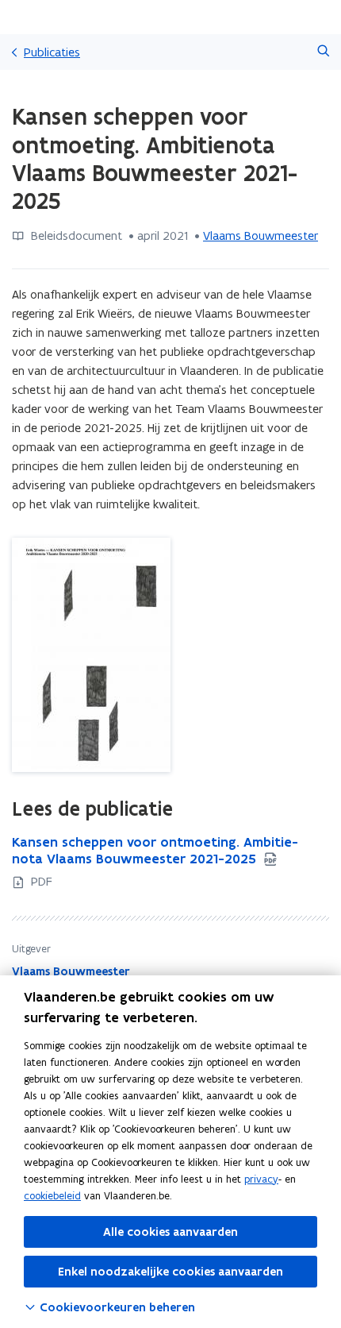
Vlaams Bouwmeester (260, 235)
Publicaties (52, 52)
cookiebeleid (52, 1196)
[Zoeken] (323, 52)
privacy (261, 1179)
